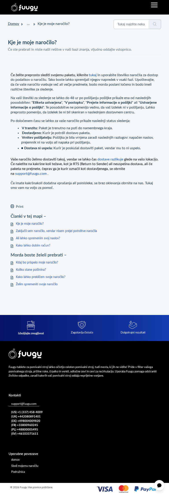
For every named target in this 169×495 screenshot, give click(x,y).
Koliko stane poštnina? (31, 269)
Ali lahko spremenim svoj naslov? (38, 238)
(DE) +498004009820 (25, 421)
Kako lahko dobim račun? (33, 245)
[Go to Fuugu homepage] (24, 7)
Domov (13, 24)
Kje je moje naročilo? (30, 223)
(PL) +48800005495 (24, 429)
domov (15, 459)
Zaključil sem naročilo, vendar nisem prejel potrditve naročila (56, 231)
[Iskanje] (155, 24)
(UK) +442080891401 (26, 416)
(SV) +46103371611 (24, 433)
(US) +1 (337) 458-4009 (27, 412)
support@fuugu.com (24, 404)
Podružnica (18, 472)
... (28, 24)
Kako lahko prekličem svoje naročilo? (40, 277)
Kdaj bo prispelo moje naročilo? (37, 262)
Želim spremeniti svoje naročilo (37, 284)
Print (20, 206)
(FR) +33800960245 (24, 425)
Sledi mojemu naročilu (24, 466)
